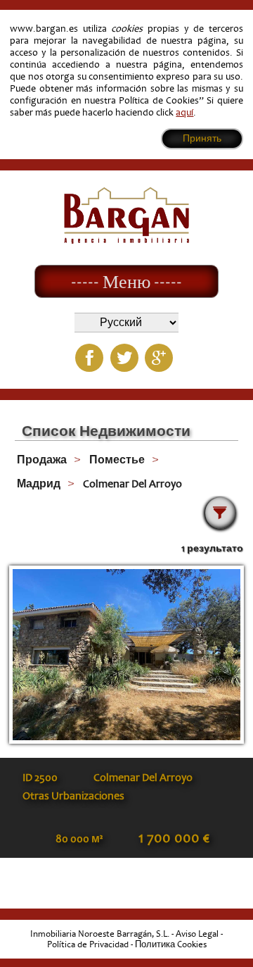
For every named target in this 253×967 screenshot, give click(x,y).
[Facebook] (89, 358)
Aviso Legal (197, 934)
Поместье (117, 460)
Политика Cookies (171, 944)
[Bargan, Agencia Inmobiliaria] (126, 240)
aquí (184, 112)
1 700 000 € (173, 838)
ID (40, 777)
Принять (202, 138)
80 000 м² (79, 838)
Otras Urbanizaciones (73, 796)
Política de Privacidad (88, 944)
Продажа (42, 460)
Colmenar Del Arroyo (132, 484)
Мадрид (38, 484)
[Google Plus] (159, 358)
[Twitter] (124, 358)
